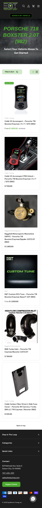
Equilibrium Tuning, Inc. (14, 502)
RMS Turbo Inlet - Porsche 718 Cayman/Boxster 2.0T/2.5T (18, 350)
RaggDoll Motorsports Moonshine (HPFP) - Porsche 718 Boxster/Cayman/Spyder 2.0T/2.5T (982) (20, 238)
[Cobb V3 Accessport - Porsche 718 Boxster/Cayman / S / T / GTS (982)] (21, 98)
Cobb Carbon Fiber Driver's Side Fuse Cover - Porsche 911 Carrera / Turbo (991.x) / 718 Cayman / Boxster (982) (21, 407)
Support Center (11, 484)
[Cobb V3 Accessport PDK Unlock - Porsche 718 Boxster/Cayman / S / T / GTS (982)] (21, 153)
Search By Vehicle (21, 15)
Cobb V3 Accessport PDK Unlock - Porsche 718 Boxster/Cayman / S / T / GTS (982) (20, 179)
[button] (33, 6)
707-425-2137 (8, 473)
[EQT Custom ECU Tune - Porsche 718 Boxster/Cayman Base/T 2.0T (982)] (21, 271)
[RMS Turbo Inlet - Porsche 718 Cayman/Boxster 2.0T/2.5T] (21, 326)
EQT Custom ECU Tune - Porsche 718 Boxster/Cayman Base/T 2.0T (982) (21, 295)
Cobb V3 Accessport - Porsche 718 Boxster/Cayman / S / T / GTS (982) (20, 122)
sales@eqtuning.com (10, 477)
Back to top (21, 426)
